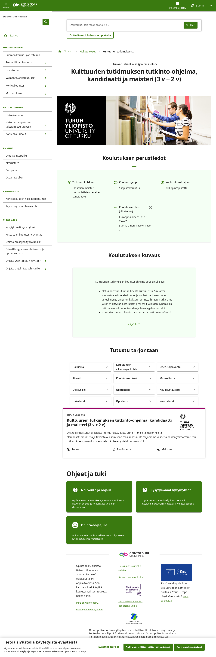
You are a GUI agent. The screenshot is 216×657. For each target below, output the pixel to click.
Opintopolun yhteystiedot (89, 609)
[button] (201, 6)
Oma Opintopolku (177, 7)
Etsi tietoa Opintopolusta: (15, 16)
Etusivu (13, 35)
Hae (192, 25)
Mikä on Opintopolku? (87, 602)
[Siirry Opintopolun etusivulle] (24, 6)
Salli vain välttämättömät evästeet (148, 647)
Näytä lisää (134, 324)
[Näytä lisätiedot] (150, 207)
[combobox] (124, 25)
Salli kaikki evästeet (189, 647)
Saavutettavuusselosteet (131, 577)
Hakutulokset (88, 51)
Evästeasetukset (108, 646)
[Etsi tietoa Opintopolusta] (46, 22)
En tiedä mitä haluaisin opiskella (90, 35)
